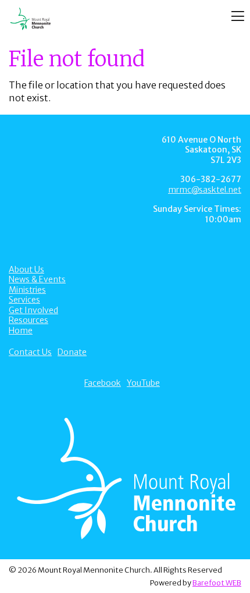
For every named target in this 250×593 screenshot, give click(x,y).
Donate (72, 352)
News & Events (37, 279)
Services (24, 299)
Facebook (102, 383)
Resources (28, 320)
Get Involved (33, 310)
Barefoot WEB (216, 582)
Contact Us (30, 352)
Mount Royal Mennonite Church (104, 19)
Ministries (27, 290)
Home (21, 330)
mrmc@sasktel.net (204, 189)
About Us (26, 269)
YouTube (143, 383)
